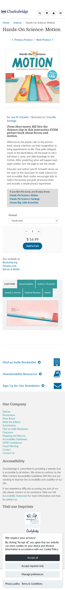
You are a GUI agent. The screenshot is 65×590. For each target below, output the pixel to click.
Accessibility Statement (15, 439)
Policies (6, 411)
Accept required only (32, 565)
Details (48, 292)
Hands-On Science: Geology (25, 198)
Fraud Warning (10, 446)
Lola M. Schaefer (20, 117)
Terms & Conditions (31, 583)
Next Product (43, 39)
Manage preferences (32, 574)
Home (6, 22)
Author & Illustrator (46, 284)
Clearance (8, 432)
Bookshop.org (10, 262)
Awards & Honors (13, 292)
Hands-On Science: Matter (24, 195)
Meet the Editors (11, 422)
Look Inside (9, 284)
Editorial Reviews (32, 292)
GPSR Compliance (12, 442)
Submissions (9, 425)
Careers (7, 449)
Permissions (9, 415)
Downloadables (26, 284)
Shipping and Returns (14, 435)
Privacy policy (12, 583)
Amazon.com (9, 265)
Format (13, 215)
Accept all (32, 557)
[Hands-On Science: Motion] (32, 76)
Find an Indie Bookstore (15, 428)
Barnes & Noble (11, 269)
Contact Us (9, 453)
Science (17, 22)
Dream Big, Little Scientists (24, 202)
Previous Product (23, 39)
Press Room (9, 418)
